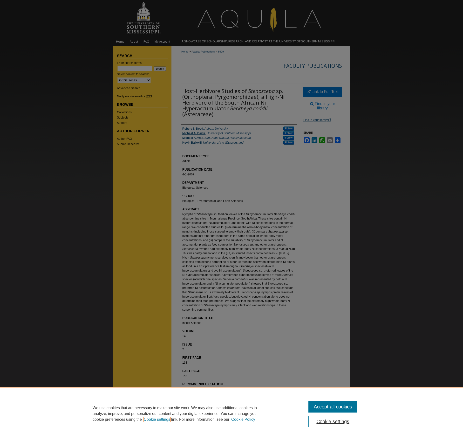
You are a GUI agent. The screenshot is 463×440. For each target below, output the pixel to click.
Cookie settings (157, 419)
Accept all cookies (333, 406)
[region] (231, 413)
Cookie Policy (243, 419)
